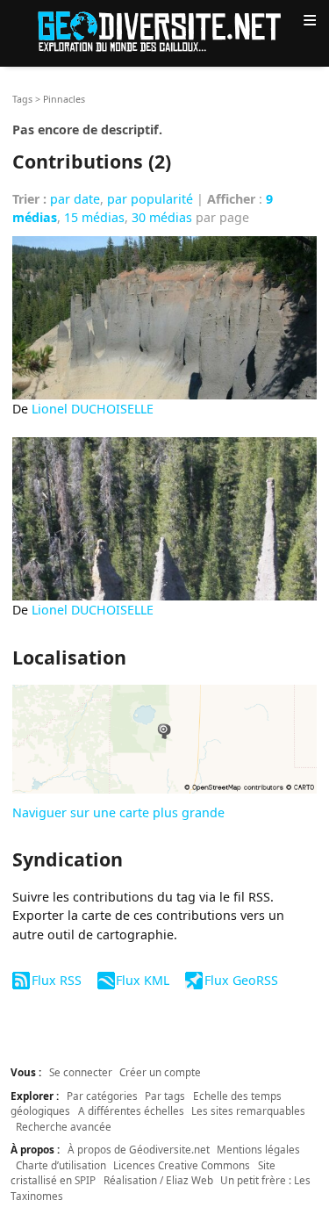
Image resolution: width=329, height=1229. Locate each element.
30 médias (162, 217)
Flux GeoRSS (240, 980)
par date (75, 198)
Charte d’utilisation (61, 1165)
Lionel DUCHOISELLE (93, 408)
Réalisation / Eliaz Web (158, 1180)
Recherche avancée (63, 1126)
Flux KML (142, 980)
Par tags (165, 1096)
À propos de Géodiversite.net (139, 1149)
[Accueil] (165, 30)
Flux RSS (56, 980)
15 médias (94, 217)
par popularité (150, 198)
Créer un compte (160, 1072)
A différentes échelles (131, 1110)
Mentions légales (258, 1149)
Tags (22, 99)
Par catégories (102, 1096)
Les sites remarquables (248, 1110)
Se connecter (80, 1072)
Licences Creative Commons (181, 1165)
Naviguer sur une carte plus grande (118, 812)
